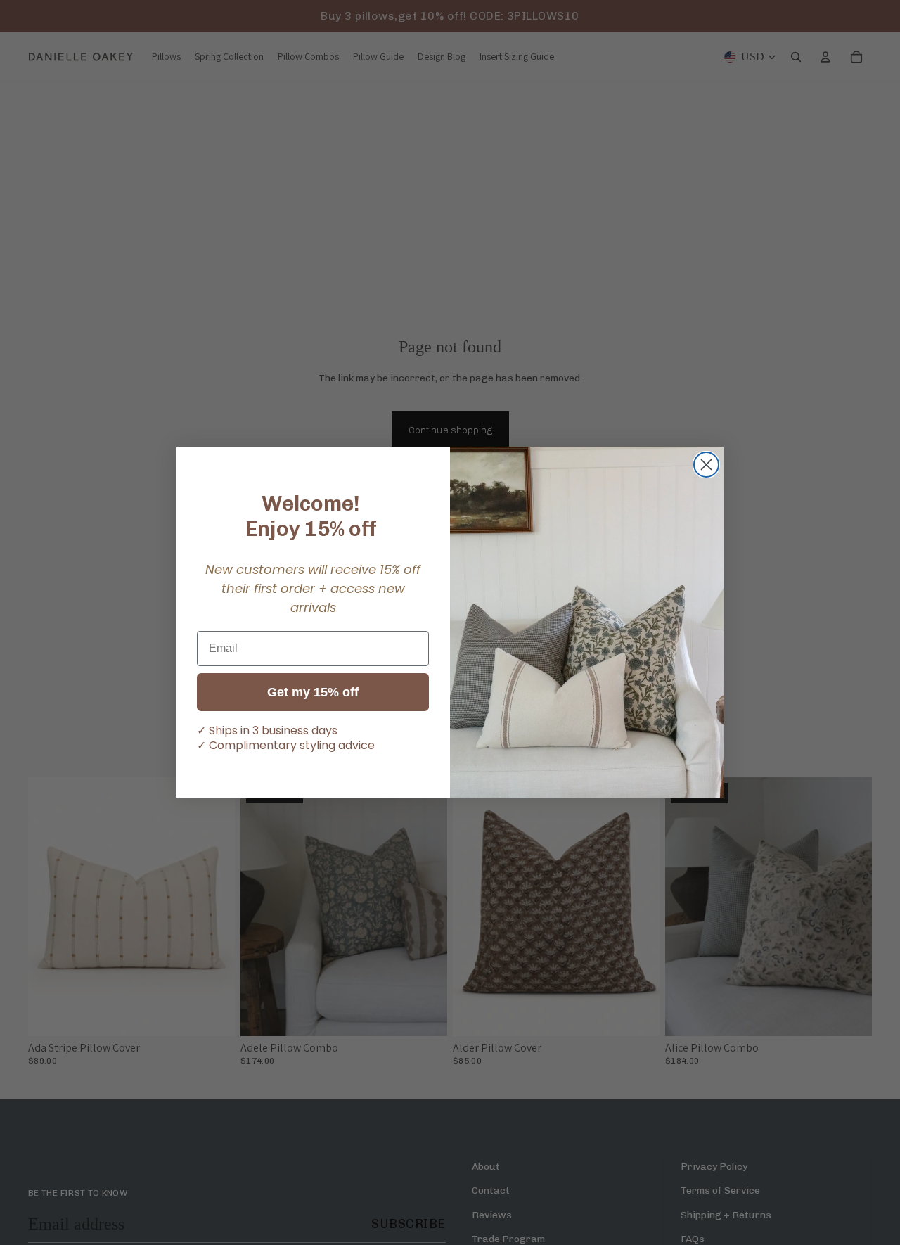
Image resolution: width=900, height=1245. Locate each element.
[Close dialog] (706, 464)
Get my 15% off (313, 692)
